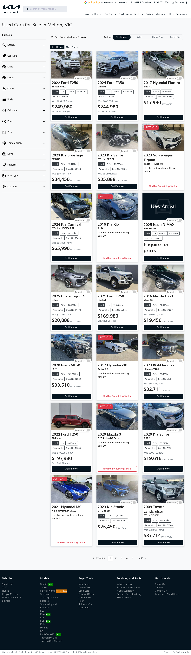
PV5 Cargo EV (47, 634)
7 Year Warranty (125, 591)
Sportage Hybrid (49, 597)
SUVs (5, 587)
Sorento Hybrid (48, 604)
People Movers (10, 594)
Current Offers (86, 594)
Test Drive (83, 607)
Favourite (79, 78)
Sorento (44, 601)
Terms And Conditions (167, 594)
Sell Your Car (85, 604)
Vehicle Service (125, 584)
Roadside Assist (125, 597)
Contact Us (161, 591)
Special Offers (125, 14)
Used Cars (83, 591)
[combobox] (45, 9)
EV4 (42, 614)
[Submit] (26, 9)
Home (86, 14)
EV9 (42, 624)
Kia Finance (161, 14)
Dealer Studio (182, 652)
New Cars (83, 584)
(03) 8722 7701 (163, 2)
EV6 (42, 621)
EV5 (42, 617)
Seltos (43, 587)
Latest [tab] (139, 37)
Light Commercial (11, 597)
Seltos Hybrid (47, 591)
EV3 (42, 611)
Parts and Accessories (128, 587)
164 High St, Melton (142, 2)
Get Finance (71, 117)
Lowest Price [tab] (175, 37)
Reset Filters (57, 47)
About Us (160, 584)
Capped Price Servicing (129, 594)
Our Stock (109, 14)
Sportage (45, 594)
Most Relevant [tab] (121, 37)
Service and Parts (142, 14)
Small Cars (7, 584)
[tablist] (148, 37)
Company (180, 14)
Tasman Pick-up (48, 638)
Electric (6, 601)
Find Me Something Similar (163, 186)
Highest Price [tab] (157, 37)
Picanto (44, 628)
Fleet (171, 14)
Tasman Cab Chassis (51, 641)
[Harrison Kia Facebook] (187, 2)
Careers (159, 587)
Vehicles (96, 14)
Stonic (43, 584)
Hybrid (5, 591)
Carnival (44, 607)
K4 (41, 631)
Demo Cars (84, 587)
